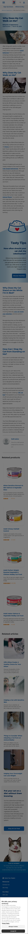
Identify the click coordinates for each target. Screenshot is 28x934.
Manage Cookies (13, 926)
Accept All (13, 931)
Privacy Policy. (6, 923)
